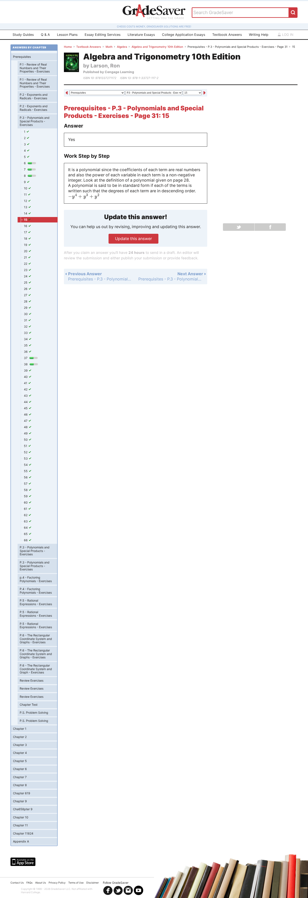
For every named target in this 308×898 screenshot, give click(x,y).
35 (26, 345)
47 (26, 421)
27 (26, 295)
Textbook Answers (227, 34)
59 (26, 496)
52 (26, 452)
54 (26, 464)
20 (26, 251)
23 (26, 270)
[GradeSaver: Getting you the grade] (154, 12)
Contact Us (17, 882)
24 (26, 276)
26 (26, 289)
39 (26, 370)
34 (26, 339)
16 (26, 226)
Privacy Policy (57, 882)
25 (26, 282)
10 (26, 188)
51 (26, 446)
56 (26, 477)
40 (26, 377)
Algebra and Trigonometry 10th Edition (157, 46)
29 (26, 307)
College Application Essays (183, 34)
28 (26, 301)
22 (26, 263)
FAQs (29, 882)
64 (26, 527)
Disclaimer (92, 882)
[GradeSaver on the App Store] (22, 862)
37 (26, 358)
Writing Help (258, 34)
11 (26, 194)
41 (26, 383)
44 (26, 402)
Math (109, 46)
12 (26, 201)
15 (26, 219)
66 (26, 540)
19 (26, 245)
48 (26, 427)
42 (26, 389)
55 (26, 471)
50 (26, 439)
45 (26, 408)
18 (26, 238)
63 (26, 521)
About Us (40, 882)
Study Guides (23, 34)
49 (26, 433)
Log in (287, 34)
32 (26, 326)
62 (26, 515)
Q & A (45, 34)
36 (26, 351)
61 (26, 508)
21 (26, 257)
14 (26, 213)
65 (26, 534)
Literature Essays (141, 34)
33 (26, 333)
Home (68, 46)
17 (26, 232)
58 (26, 490)
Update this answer (133, 238)
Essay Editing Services (102, 34)
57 (26, 483)
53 (26, 458)
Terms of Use (76, 882)
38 (26, 364)
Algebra (122, 46)
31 (26, 320)
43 (26, 395)
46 (26, 414)
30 (26, 314)
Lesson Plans (67, 34)
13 (26, 207)
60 (26, 502)
